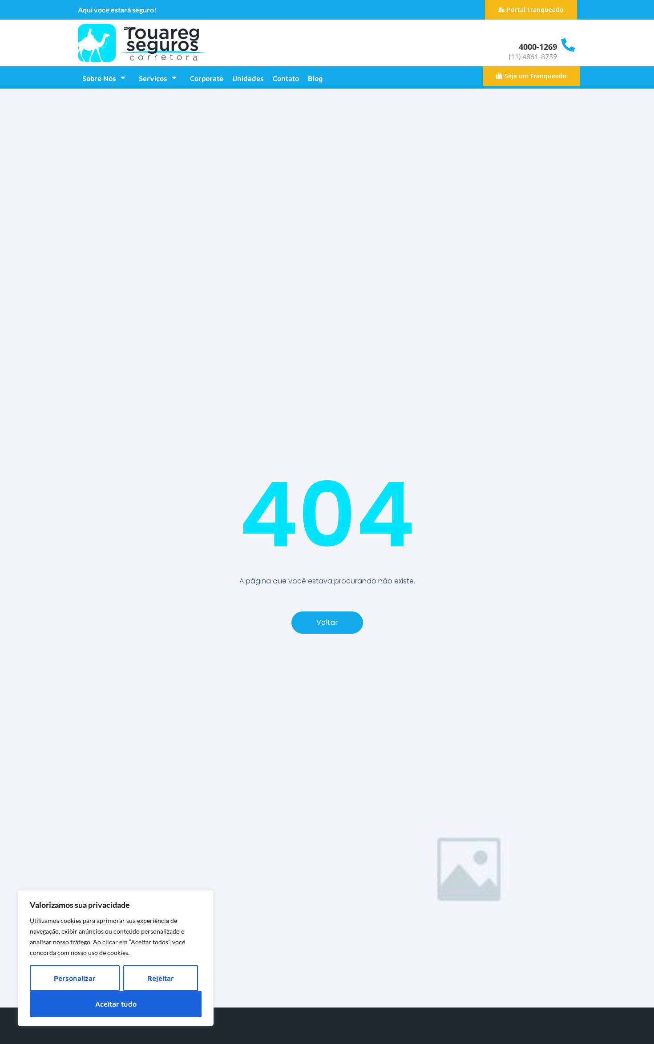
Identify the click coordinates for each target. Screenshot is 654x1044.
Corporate (206, 78)
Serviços (153, 78)
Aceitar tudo (116, 1004)
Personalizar (75, 978)
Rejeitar (160, 978)
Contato (286, 78)
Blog (315, 78)
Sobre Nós (99, 78)
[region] (116, 958)
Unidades (248, 78)
